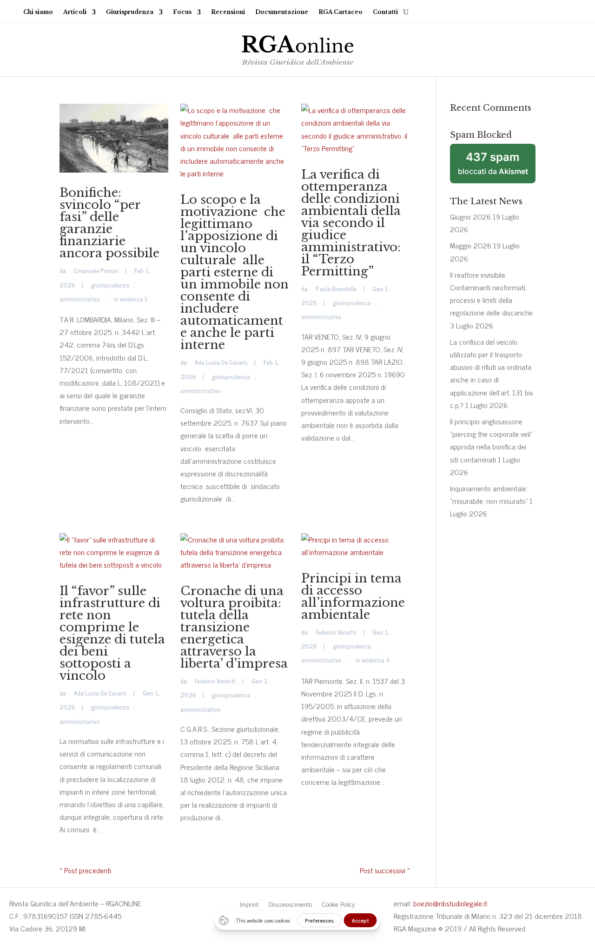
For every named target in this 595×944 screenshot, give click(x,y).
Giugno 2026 (470, 216)
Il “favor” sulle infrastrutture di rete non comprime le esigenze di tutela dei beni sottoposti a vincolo (112, 633)
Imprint (249, 905)
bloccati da (493, 163)
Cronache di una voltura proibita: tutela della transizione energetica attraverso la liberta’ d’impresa (234, 627)
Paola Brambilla (336, 289)
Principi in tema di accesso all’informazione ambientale (353, 596)
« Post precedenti (85, 870)
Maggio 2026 (470, 245)
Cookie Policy (338, 905)
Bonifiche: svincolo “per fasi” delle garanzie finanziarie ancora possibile (109, 223)
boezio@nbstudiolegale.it (450, 903)
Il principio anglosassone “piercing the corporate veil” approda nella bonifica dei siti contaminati (491, 440)
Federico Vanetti (215, 681)
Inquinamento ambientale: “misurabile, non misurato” (489, 494)
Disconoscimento (290, 905)
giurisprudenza (110, 285)
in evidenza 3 (130, 299)
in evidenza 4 (373, 660)
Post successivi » (385, 870)
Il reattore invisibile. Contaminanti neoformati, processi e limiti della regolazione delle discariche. (492, 293)
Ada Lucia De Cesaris (221, 362)
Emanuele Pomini (96, 270)
